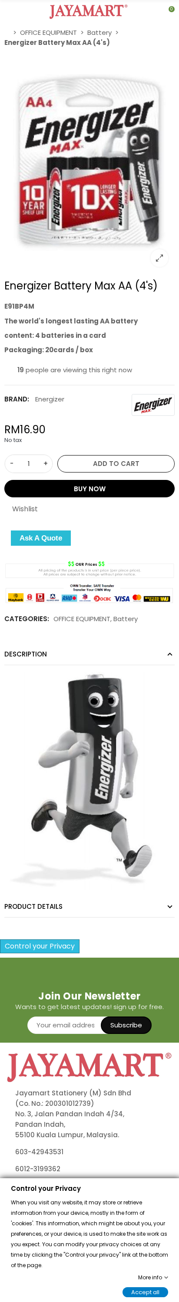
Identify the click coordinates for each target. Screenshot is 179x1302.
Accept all (145, 1292)
